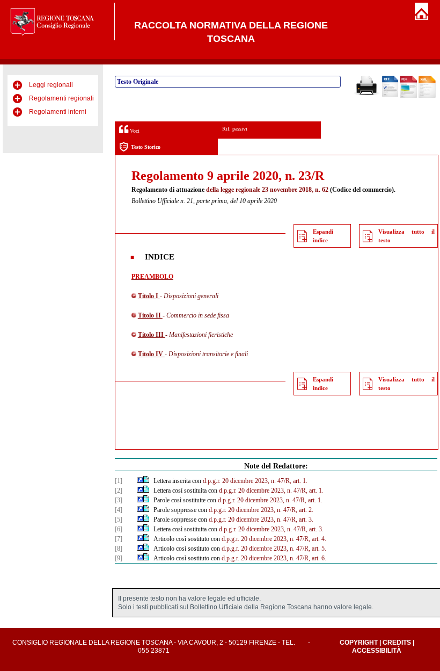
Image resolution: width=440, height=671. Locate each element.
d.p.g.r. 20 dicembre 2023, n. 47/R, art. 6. (274, 558)
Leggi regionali (51, 85)
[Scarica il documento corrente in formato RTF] (390, 94)
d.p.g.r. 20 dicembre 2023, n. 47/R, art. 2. (261, 510)
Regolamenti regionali (61, 98)
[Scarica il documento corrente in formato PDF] (408, 95)
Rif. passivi (234, 129)
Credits (397, 642)
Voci (134, 131)
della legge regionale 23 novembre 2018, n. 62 (267, 189)
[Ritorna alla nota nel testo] (140, 481)
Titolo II (150, 315)
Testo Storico (145, 147)
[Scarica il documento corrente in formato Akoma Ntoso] (427, 95)
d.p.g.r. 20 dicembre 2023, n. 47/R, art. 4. (274, 539)
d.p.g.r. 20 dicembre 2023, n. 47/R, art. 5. (274, 548)
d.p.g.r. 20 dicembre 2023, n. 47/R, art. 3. (261, 519)
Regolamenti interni (57, 112)
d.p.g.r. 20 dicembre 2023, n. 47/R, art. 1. (255, 481)
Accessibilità (376, 650)
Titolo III (151, 334)
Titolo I (149, 296)
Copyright (359, 642)
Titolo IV (151, 354)
